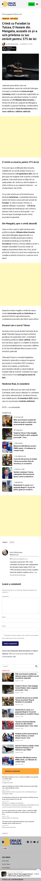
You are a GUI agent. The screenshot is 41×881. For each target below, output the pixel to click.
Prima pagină (7, 14)
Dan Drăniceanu (13, 44)
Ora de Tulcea (6, 864)
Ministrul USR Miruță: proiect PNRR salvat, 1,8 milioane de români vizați (26, 759)
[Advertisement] (20, 136)
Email (4, 626)
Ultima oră (18, 14)
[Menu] (37, 4)
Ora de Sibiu (5, 861)
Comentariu (5, 596)
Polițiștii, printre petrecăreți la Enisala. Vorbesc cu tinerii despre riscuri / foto (26, 735)
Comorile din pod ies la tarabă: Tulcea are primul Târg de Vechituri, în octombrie (26, 700)
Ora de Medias (6, 867)
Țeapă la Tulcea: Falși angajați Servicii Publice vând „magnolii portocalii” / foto (26, 688)
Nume (4, 617)
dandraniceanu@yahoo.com (20, 559)
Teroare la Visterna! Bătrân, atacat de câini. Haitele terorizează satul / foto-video (26, 724)
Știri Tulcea (14, 18)
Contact (31, 4)
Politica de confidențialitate (12, 879)
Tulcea (17, 334)
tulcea (12, 542)
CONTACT (5, 833)
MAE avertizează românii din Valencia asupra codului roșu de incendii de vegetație (27, 676)
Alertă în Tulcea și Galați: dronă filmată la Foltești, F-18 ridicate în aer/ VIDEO (27, 747)
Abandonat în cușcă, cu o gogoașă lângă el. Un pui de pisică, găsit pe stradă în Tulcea (27, 712)
